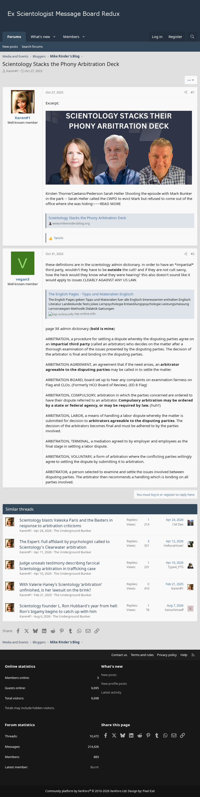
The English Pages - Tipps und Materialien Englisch (91, 293)
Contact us (119, 655)
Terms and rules (142, 655)
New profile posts (114, 683)
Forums (14, 36)
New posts (10, 46)
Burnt (94, 767)
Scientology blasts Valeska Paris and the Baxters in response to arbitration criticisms (66, 522)
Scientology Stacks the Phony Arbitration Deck (87, 217)
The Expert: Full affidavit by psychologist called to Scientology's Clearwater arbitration (65, 544)
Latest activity (111, 692)
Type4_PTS (175, 567)
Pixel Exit (149, 791)
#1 (192, 92)
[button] (54, 37)
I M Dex (177, 524)
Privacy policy (167, 655)
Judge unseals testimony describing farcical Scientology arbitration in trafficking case (60, 565)
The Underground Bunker (72, 530)
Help (183, 655)
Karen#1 (12, 71)
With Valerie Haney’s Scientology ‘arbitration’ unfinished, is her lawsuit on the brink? (61, 587)
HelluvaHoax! (173, 545)
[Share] (185, 92)
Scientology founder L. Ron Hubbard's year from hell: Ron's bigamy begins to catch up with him (69, 608)
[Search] (192, 37)
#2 (192, 254)
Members (71, 36)
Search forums (32, 46)
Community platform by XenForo (86, 791)
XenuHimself (174, 610)
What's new (40, 36)
